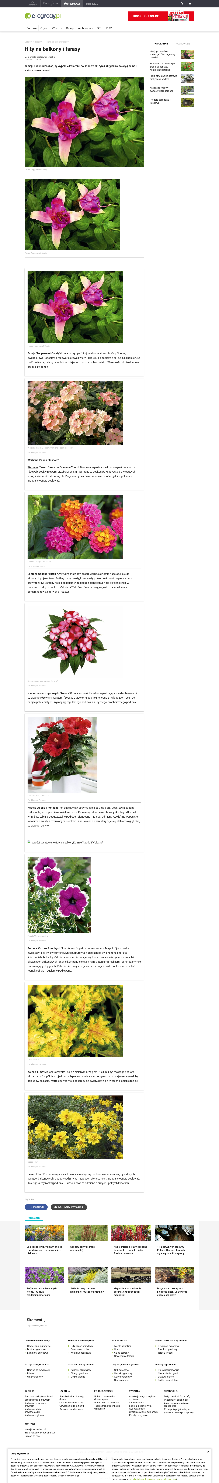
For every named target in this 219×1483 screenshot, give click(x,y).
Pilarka (30, 1373)
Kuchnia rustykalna (34, 1415)
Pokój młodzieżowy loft (106, 1402)
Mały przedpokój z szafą (177, 1396)
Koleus (32, 1071)
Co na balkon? (121, 1352)
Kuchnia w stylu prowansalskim (33, 1410)
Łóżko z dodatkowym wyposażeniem (140, 1407)
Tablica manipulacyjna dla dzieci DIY (107, 1407)
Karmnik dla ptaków (81, 1370)
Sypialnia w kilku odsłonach (143, 1412)
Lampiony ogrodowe (37, 1352)
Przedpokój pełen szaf (176, 1399)
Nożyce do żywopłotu (38, 1370)
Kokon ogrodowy (123, 1376)
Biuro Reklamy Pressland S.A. (40, 1432)
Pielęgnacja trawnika (168, 1370)
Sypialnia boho (136, 1402)
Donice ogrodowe (36, 1349)
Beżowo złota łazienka (71, 1409)
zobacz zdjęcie (74, 697)
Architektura (85, 28)
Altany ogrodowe (79, 1373)
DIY (99, 28)
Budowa (32, 28)
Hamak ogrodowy (123, 1373)
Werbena (33, 467)
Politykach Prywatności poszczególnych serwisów (152, 1479)
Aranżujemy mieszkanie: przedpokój (176, 1404)
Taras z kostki (165, 1352)
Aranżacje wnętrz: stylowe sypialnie (142, 1398)
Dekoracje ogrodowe (169, 1346)
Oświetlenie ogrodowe (39, 1346)
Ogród (44, 28)
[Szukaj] (182, 3)
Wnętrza (57, 28)
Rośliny (38, 41)
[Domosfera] (51, 3)
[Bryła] (92, 3)
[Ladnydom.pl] (33, 3)
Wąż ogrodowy (35, 1376)
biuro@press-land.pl (35, 1429)
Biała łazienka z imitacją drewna (71, 1398)
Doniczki (118, 1349)
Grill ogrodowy (121, 1370)
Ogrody (28, 41)
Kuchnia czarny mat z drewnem (35, 1404)
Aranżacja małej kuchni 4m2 (39, 1396)
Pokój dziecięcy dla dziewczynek (104, 1398)
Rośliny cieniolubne (168, 1380)
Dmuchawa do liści (80, 1349)
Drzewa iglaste (166, 1376)
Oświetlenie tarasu (124, 1356)
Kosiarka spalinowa (81, 1352)
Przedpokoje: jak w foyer (177, 1409)
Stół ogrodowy (121, 1380)
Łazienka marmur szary (71, 1402)
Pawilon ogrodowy (167, 1349)
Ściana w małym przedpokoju (179, 1412)
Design (70, 28)
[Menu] (190, 3)
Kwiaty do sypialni (138, 1415)
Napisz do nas (32, 1436)
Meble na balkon (122, 1346)
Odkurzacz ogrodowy (82, 1346)
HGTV (108, 28)
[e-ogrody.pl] (72, 3)
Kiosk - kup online (146, 16)
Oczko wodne (78, 1376)
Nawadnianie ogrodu (168, 1373)
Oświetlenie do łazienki (71, 1405)
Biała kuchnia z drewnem (37, 1399)
